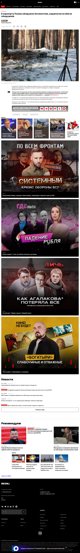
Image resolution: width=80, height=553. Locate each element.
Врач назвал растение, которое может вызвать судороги (26, 405)
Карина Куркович (6, 22)
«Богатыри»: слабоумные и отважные (15, 372)
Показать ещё (40, 409)
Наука (62, 523)
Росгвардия (16, 114)
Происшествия (37, 6)
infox (3, 117)
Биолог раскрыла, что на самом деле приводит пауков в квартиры (21, 400)
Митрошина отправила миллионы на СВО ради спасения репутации (21, 395)
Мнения (62, 528)
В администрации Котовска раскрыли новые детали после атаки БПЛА (30, 390)
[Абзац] (40, 2)
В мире (42, 517)
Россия (25, 114)
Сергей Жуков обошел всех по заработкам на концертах (19, 385)
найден (56, 102)
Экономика (29, 6)
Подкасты (63, 525)
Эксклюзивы (15, 6)
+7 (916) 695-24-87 (6, 492)
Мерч (22, 525)
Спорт (62, 520)
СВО (58, 6)
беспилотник (34, 114)
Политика (22, 6)
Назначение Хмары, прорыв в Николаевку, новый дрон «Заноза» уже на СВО (28, 195)
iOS (2, 498)
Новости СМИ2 (6, 476)
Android (3, 499)
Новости (8, 6)
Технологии (43, 525)
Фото (2, 525)
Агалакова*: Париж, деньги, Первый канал (16, 313)
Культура (42, 523)
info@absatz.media (45, 492)
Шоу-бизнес (45, 6)
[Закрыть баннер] (66, 547)
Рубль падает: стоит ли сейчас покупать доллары (19, 254)
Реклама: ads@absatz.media (47, 493)
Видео (2, 6)
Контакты (23, 522)
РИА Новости (54, 95)
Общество (52, 6)
